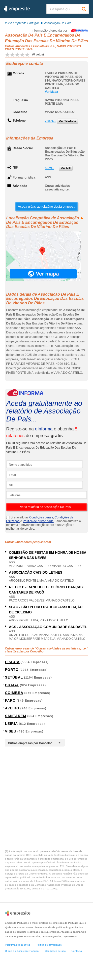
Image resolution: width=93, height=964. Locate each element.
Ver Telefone (67, 121)
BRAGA (12, 685)
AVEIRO (12, 708)
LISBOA (12, 662)
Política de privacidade (38, 521)
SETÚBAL (14, 677)
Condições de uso (55, 951)
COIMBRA (14, 693)
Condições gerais (41, 517)
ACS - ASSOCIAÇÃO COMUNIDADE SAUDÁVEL (48, 627)
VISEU (10, 731)
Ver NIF (66, 168)
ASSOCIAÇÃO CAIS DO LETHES (35, 572)
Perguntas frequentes (17, 944)
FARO (10, 700)
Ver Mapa (51, 91)
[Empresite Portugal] (17, 10)
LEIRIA (11, 724)
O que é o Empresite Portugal (22, 951)
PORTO (12, 670)
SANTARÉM (15, 716)
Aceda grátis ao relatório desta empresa (46, 206)
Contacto (76, 951)
